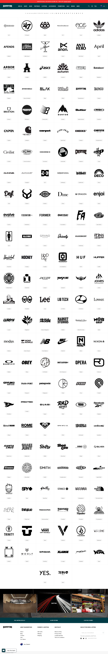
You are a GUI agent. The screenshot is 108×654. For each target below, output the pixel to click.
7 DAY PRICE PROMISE (88, 620)
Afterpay (39, 633)
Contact (22, 635)
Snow (30, 6)
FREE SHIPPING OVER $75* (19, 620)
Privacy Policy (58, 633)
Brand (73, 6)
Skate (25, 6)
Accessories (52, 6)
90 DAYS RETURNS (54, 620)
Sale (68, 6)
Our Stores (23, 639)
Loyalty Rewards (59, 635)
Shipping (39, 635)
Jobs (21, 637)
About (21, 631)
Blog (21, 633)
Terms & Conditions (59, 637)
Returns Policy (58, 631)
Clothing (44, 6)
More (78, 6)
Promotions (61, 6)
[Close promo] (106, 1)
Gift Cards (39, 631)
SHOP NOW (67, 1)
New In (20, 6)
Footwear (37, 6)
